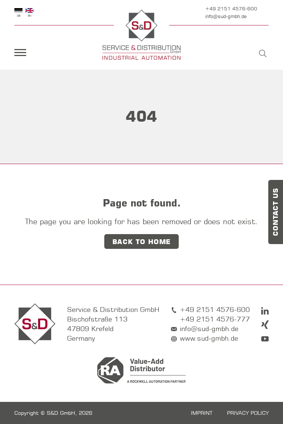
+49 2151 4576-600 (231, 8)
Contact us (276, 212)
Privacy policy (248, 413)
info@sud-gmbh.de (226, 16)
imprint (201, 413)
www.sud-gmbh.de (209, 338)
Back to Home (141, 242)
